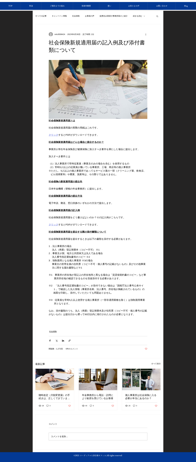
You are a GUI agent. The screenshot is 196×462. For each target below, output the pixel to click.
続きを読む (137, 16)
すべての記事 (41, 16)
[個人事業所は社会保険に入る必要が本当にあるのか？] (141, 379)
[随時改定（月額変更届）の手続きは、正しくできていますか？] (54, 379)
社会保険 (76, 16)
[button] (157, 16)
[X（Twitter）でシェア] (56, 340)
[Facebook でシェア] (50, 340)
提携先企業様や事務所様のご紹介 (114, 16)
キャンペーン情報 (59, 16)
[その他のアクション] (145, 34)
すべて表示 (156, 364)
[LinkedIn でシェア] (63, 340)
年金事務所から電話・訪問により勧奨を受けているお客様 (97, 397)
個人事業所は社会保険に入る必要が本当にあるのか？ (140, 397)
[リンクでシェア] (69, 340)
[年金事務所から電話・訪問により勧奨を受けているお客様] (98, 379)
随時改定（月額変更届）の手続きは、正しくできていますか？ (54, 397)
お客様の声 (89, 16)
